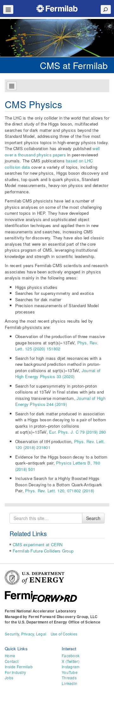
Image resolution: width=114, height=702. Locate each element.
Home (10, 655)
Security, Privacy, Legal (25, 633)
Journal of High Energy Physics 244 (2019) (60, 401)
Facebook (70, 655)
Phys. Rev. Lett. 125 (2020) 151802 (56, 346)
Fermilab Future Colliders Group (43, 551)
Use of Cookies (64, 633)
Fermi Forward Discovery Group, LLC (63, 616)
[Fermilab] (57, 8)
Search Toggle (106, 9)
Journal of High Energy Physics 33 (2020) (58, 373)
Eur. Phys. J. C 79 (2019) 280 (77, 432)
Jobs (9, 677)
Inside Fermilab (19, 666)
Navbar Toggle (8, 9)
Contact (11, 661)
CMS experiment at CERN (38, 544)
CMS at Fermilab (74, 65)
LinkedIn (69, 683)
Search (93, 518)
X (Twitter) (70, 661)
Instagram (70, 666)
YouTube (70, 672)
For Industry (15, 672)
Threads (69, 677)
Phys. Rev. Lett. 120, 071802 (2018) (59, 491)
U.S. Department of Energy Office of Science (59, 622)
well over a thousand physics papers (52, 151)
